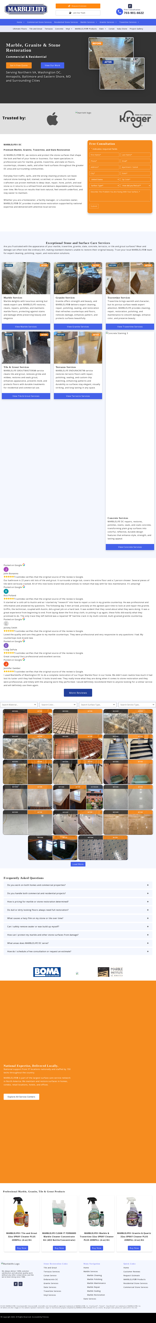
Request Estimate (131, 1275)
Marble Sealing (94, 1291)
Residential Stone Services (66, 22)
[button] (78, 885)
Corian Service (50, 1275)
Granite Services (107, 22)
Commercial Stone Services (39, 22)
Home (19, 22)
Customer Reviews (131, 1271)
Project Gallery (136, 29)
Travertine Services (128, 22)
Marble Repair (93, 1287)
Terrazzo (49, 29)
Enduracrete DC (51, 1279)
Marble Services (87, 22)
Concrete (59, 29)
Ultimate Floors (20, 29)
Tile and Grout (35, 29)
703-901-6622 (134, 13)
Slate (101, 29)
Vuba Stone (122, 29)
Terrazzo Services (52, 1271)
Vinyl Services (50, 1295)
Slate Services (50, 1287)
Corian (112, 29)
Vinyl (68, 29)
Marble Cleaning (94, 1275)
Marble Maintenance (96, 1283)
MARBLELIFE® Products (86, 29)
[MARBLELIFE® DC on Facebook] (130, 6)
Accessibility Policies (40, 1317)
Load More (78, 864)
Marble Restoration (96, 1295)
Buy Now (21, 1248)
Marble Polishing (94, 1279)
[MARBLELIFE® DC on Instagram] (20, 1284)
